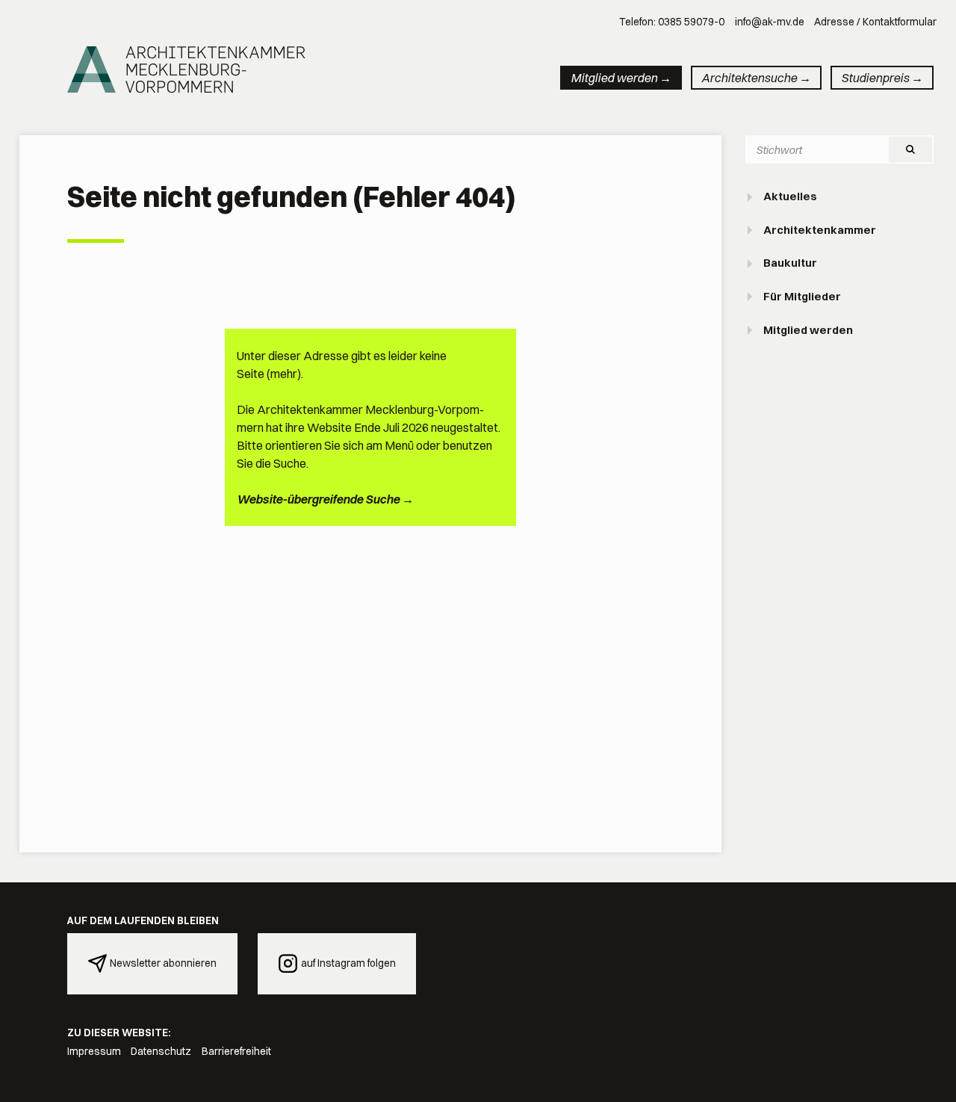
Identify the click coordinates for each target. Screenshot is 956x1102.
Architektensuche (749, 77)
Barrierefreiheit (236, 1051)
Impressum (94, 1051)
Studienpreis (875, 77)
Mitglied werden (614, 77)
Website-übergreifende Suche (318, 499)
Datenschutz (161, 1051)
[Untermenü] (751, 197)
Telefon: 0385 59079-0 (671, 22)
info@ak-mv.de (769, 22)
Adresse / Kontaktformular (875, 22)
